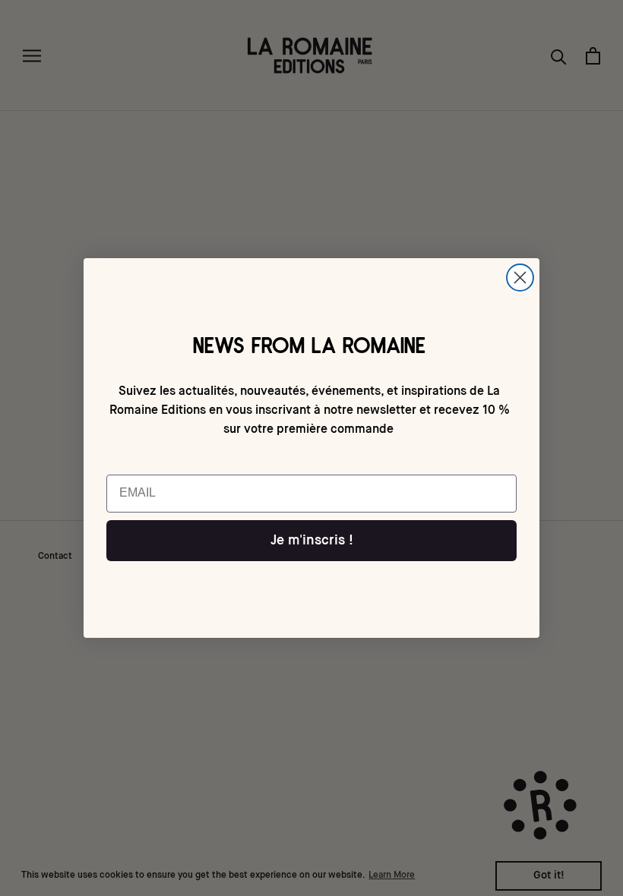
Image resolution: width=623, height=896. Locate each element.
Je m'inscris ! (311, 540)
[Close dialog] (520, 277)
